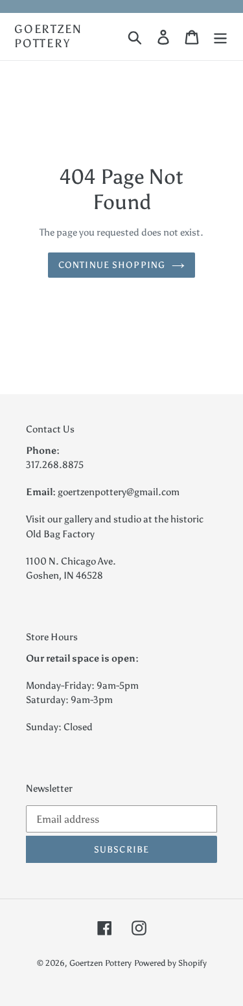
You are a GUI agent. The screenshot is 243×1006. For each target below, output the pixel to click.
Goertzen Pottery (48, 36)
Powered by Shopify (170, 963)
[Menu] (220, 36)
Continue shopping (111, 265)
